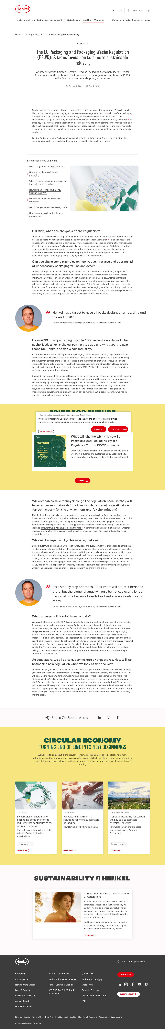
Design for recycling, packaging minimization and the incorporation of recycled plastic (86, 119)
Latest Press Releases (25, 995)
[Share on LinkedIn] (99, 717)
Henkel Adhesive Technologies (62, 979)
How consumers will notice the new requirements (46, 214)
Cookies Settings (45, 431)
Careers (116, 20)
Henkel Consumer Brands (60, 984)
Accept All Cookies (118, 429)
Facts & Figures (22, 990)
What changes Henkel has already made (48, 207)
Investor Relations (132, 20)
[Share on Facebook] (117, 717)
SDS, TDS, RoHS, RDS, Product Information (62, 992)
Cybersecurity (117, 1017)
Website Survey (127, 994)
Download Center (23, 1006)
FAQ (84, 1001)
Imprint (27, 1017)
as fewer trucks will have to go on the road (61, 527)
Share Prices (87, 984)
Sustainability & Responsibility (64, 34)
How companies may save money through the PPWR (45, 191)
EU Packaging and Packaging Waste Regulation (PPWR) (80, 113)
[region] (83, 423)
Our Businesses (40, 20)
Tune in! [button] (81, 480)
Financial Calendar (90, 990)
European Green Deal (97, 239)
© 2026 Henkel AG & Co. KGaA (28, 1023)
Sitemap (18, 1017)
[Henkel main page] (22, 9)
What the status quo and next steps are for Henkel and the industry (48, 182)
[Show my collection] (120, 10)
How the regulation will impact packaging (44, 174)
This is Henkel (22, 20)
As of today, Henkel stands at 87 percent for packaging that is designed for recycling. (72, 354)
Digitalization (73, 20)
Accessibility (104, 1017)
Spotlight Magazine (93, 20)
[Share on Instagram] (108, 717)
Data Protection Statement (56, 1017)
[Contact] (113, 10)
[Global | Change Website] (128, 10)
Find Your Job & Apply (92, 979)
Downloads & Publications (94, 995)
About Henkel (21, 979)
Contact (124, 974)
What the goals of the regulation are (46, 166)
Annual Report (22, 1001)
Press (147, 20)
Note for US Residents (87, 1017)
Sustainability (57, 20)
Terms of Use (37, 1017)
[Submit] (148, 10)
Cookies (73, 1017)
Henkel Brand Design (25, 984)
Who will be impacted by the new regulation (45, 200)
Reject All (98, 429)
